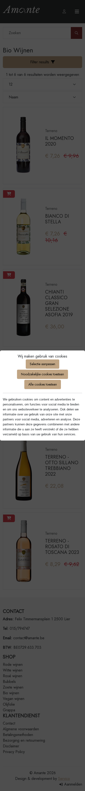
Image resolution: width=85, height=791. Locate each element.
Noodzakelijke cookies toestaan (42, 374)
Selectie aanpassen (42, 364)
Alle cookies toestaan (42, 384)
